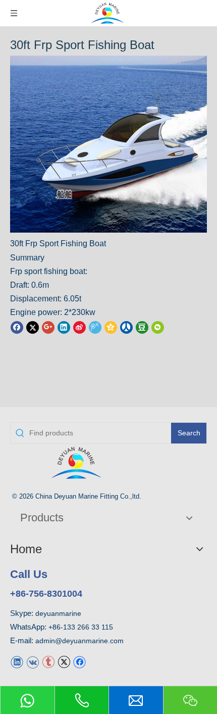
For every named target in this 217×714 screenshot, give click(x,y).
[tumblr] (48, 661)
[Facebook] (17, 327)
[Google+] (48, 327)
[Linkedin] (64, 327)
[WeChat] (157, 327)
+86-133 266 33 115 (80, 627)
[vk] (32, 661)
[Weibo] (79, 327)
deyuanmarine (58, 613)
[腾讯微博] (95, 327)
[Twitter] (32, 327)
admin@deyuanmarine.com (79, 641)
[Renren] (126, 327)
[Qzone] (110, 327)
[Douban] (142, 327)
